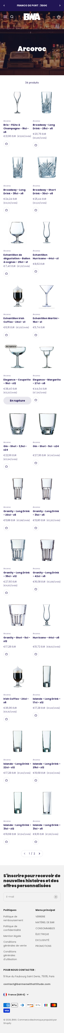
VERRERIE (40, 916)
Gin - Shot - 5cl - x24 (46, 446)
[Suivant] (60, 5)
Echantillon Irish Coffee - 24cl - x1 (14, 320)
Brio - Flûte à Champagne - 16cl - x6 (16, 128)
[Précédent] (4, 5)
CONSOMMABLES (45, 928)
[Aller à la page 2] (39, 853)
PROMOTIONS (43, 946)
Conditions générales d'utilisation (10, 955)
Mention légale (12, 936)
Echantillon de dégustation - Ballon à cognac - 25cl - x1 (16, 258)
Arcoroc (7, 121)
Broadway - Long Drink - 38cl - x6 (14, 191)
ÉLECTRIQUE (42, 934)
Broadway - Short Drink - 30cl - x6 (44, 191)
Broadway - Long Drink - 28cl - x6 (44, 126)
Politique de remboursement (13, 918)
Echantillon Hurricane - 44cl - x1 (46, 256)
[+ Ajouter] (6, 144)
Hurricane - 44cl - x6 (46, 637)
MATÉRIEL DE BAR (44, 922)
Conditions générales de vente (15, 943)
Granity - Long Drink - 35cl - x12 (16, 574)
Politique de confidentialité (12, 928)
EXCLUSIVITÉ (42, 940)
